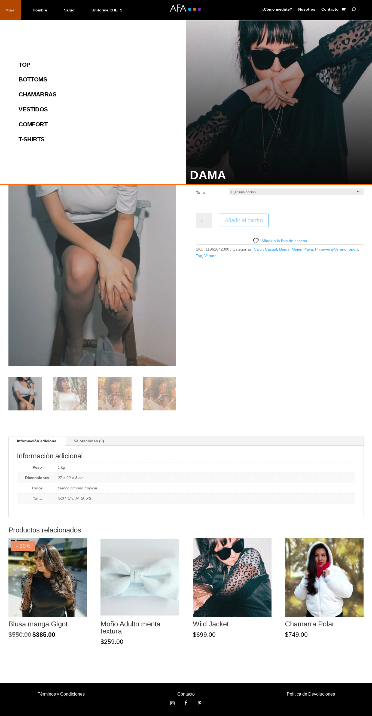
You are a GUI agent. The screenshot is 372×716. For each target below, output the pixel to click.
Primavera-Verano (330, 249)
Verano (210, 256)
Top (199, 256)
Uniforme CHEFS (107, 10)
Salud (69, 10)
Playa (308, 249)
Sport (353, 249)
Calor (258, 249)
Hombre (40, 10)
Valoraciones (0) (89, 441)
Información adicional (37, 441)
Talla (200, 192)
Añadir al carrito (244, 220)
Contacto (330, 9)
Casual (271, 249)
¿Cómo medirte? (276, 9)
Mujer (10, 10)
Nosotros (306, 9)
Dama (284, 249)
